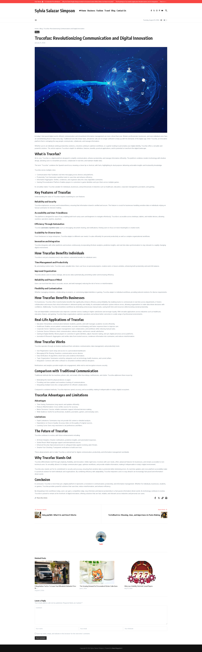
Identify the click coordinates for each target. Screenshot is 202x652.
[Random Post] (161, 20)
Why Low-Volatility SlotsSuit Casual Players (138, 586)
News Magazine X (117, 648)
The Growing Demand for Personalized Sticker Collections (99, 586)
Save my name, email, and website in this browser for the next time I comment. (63, 633)
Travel (107, 10)
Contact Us (121, 10)
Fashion (99, 10)
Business (91, 10)
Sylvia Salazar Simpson (55, 10)
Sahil (101, 544)
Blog (113, 10)
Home (37, 28)
